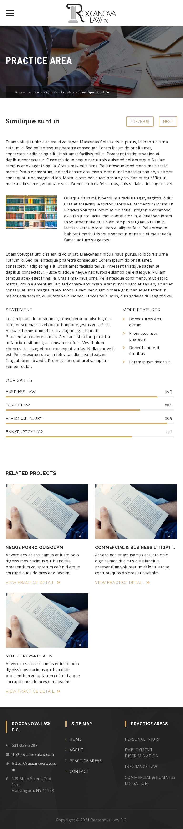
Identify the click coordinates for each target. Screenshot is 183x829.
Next (168, 121)
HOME (75, 739)
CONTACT (79, 771)
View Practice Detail (31, 582)
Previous (140, 121)
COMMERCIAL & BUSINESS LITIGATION (136, 547)
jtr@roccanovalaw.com (33, 754)
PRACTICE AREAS (86, 760)
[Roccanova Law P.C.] (91, 13)
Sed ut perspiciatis (29, 656)
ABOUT (77, 750)
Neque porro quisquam (34, 547)
